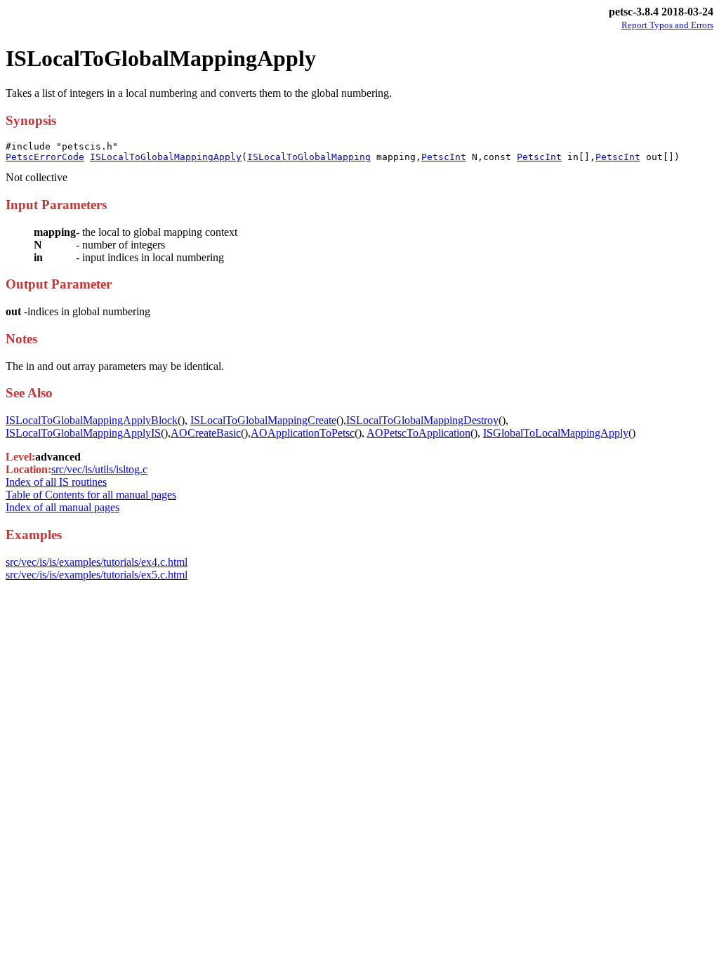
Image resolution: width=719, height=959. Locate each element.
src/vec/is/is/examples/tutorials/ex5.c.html (96, 575)
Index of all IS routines (56, 482)
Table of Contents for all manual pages (91, 495)
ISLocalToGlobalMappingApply (166, 157)
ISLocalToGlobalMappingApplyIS (83, 433)
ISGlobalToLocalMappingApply (555, 433)
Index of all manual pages (62, 507)
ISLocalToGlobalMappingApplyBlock (92, 420)
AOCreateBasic (206, 433)
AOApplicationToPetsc (303, 433)
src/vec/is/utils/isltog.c (99, 469)
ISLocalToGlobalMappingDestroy (422, 420)
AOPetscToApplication (418, 433)
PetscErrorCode (45, 157)
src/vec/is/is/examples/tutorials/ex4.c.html (96, 562)
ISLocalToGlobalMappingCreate (263, 420)
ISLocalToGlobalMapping (309, 157)
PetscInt (443, 157)
